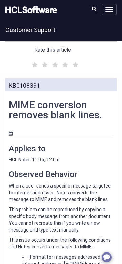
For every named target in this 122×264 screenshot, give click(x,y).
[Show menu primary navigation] (109, 9)
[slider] (54, 64)
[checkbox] (34, 63)
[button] (94, 9)
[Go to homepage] (30, 10)
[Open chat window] (107, 257)
